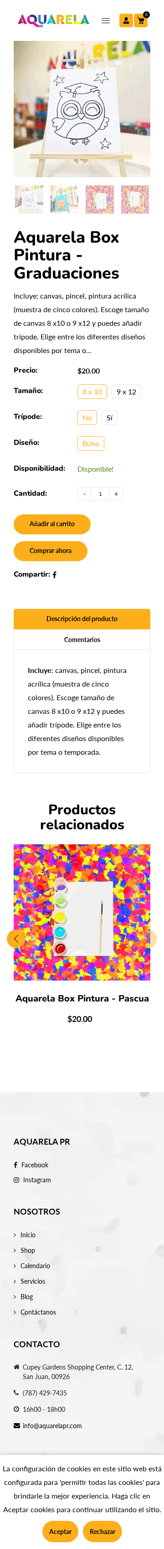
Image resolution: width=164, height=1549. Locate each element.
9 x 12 (126, 391)
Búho (90, 443)
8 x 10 (92, 391)
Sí (110, 417)
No (87, 417)
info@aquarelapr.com (52, 1425)
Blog (26, 1296)
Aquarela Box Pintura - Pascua (82, 998)
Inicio (28, 1235)
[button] (148, 939)
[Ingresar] (126, 20)
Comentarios (82, 639)
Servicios (32, 1281)
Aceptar (60, 1531)
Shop (27, 1250)
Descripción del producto (82, 619)
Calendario (35, 1266)
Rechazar (102, 1531)
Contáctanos (38, 1312)
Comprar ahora (51, 550)
